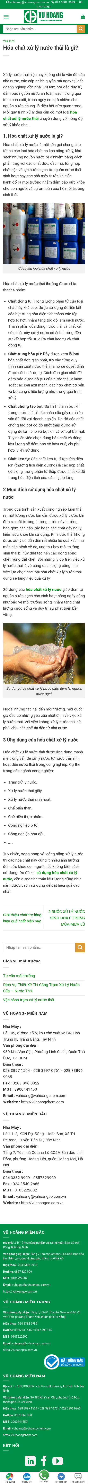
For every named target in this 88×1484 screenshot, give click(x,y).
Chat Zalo (27, 1482)
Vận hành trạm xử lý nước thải (28, 999)
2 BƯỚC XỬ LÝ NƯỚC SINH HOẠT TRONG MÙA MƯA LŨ (66, 917)
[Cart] (83, 16)
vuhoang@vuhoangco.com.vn (29, 2)
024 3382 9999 (64, 2)
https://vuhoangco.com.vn (20, 1291)
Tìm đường (10, 1482)
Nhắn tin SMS (78, 1482)
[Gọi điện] (44, 1475)
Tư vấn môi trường (19, 975)
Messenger (61, 1482)
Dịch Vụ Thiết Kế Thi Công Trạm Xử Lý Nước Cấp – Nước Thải (41, 987)
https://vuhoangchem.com (20, 1435)
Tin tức (9, 41)
